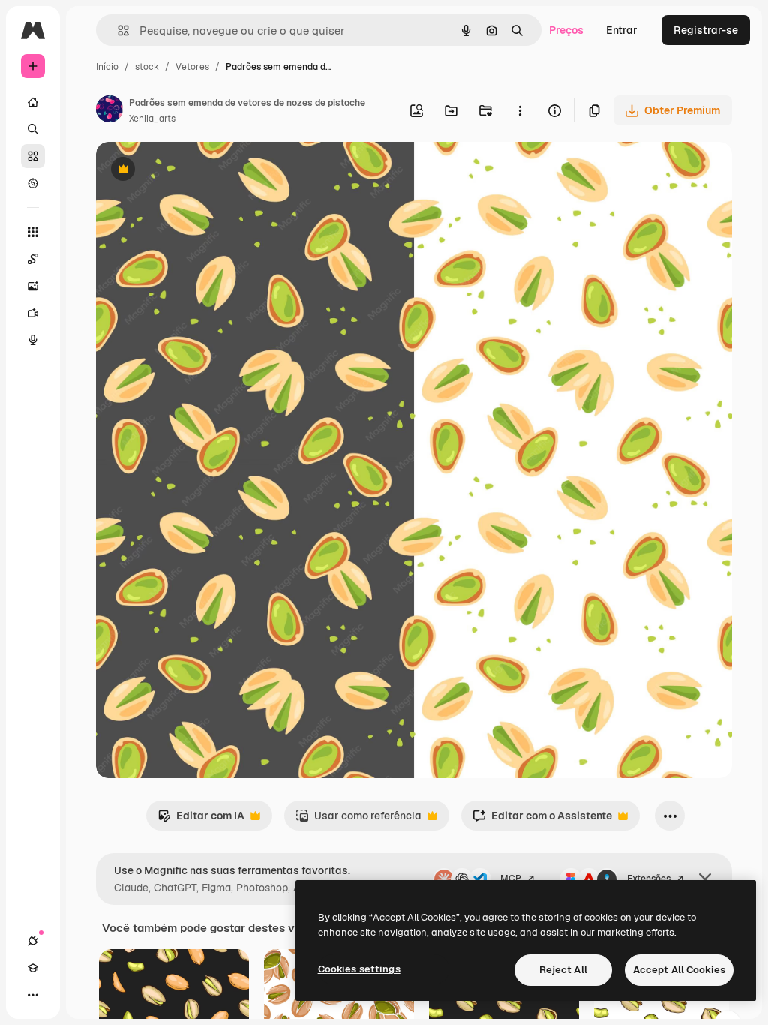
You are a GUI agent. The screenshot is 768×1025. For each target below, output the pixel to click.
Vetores (192, 67)
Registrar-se (706, 30)
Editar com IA (201, 820)
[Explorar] (33, 183)
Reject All (563, 969)
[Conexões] (33, 941)
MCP (510, 879)
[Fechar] (705, 879)
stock (147, 67)
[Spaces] (33, 259)
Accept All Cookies (679, 969)
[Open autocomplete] (117, 30)
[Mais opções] (520, 110)
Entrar (622, 30)
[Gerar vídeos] (33, 313)
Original (192, 171)
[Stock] (33, 156)
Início (107, 67)
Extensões (648, 879)
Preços (566, 30)
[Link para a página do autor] (109, 111)
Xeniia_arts (152, 119)
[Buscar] (33, 129)
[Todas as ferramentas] (33, 232)
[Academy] (33, 968)
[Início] (33, 102)
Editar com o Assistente (542, 820)
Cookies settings (359, 969)
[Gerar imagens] (33, 286)
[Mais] (33, 995)
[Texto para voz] (33, 340)
